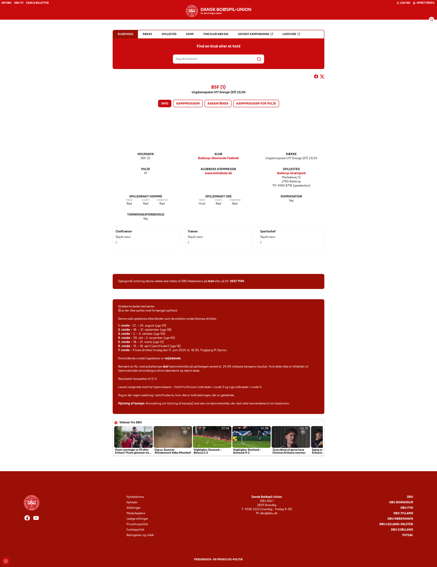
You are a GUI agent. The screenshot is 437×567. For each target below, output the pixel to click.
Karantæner (218, 103)
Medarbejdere (135, 513)
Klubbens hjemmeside (218, 169)
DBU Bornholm (401, 502)
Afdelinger (133, 508)
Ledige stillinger (137, 518)
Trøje (129, 200)
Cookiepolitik (135, 529)
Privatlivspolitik (137, 524)
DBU (410, 497)
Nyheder (132, 502)
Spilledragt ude (218, 196)
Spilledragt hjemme (145, 196)
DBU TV (18, 3)
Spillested (291, 169)
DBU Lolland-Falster (396, 524)
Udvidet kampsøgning (253, 34)
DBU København (400, 518)
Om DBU (6, 3)
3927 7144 (237, 281)
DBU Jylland (403, 513)
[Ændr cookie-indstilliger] (6, 561)
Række (291, 154)
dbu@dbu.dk (268, 513)
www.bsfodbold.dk (218, 173)
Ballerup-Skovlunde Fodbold (218, 158)
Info (164, 103)
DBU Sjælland (402, 529)
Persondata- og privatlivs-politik (218, 559)
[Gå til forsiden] (218, 11)
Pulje (145, 169)
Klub (218, 154)
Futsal (407, 535)
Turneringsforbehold (145, 214)
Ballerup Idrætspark (291, 173)
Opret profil (426, 3)
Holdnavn (145, 154)
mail (211, 281)
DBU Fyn (406, 508)
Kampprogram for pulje (256, 103)
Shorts (146, 200)
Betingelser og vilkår (140, 535)
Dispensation (291, 196)
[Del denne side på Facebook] (316, 77)
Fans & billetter (37, 3)
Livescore (289, 34)
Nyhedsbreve (135, 497)
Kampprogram (188, 103)
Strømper (162, 200)
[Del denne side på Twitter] (322, 77)
